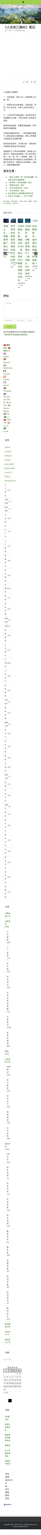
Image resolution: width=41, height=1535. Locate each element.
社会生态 (7, 795)
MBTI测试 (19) (8, 1070)
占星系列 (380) (7, 924)
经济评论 (7, 825)
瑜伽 (7, 784)
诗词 (7, 851)
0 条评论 (15, 203)
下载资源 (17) (7, 914)
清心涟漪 (6, 201)
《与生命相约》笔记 (16, 190)
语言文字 (7, 862)
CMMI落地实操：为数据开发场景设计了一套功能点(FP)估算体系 (28, 249)
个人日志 (7, 490)
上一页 (25, 82)
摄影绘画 (7, 713)
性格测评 (7, 690)
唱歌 (7, 598)
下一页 (33, 82)
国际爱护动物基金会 (7, 1438)
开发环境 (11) (8, 1188)
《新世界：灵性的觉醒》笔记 (20, 182)
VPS (7, 476)
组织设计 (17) (7, 1341)
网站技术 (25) (8, 1313)
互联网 (7, 518)
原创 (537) (7, 1052)
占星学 (7, 588)
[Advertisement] (20, 53)
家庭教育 (7, 635)
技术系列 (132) (7, 1146)
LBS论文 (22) (8, 1158)
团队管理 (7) (8, 1172)
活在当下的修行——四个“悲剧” (20, 196)
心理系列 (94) (7, 1060)
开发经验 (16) (8, 1204)
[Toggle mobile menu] (37, 14)
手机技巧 (7, 702)
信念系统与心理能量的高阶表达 (20, 193)
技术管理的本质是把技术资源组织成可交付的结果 (13, 242)
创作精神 (7, 575)
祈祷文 (7, 806)
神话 (7, 814)
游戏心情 (7, 776)
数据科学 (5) (8, 1236)
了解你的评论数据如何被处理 (15, 334)
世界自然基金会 (7, 1427)
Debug (8, 456)
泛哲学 (7, 767)
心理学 (7, 663)
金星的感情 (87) (8, 1039)
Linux (8, 472)
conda (8, 451)
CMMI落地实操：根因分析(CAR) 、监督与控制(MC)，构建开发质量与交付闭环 (21, 253)
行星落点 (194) (8, 1022)
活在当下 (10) (8, 1101)
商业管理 (7, 609)
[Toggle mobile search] (32, 14)
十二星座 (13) (8, 953)
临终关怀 (7, 509)
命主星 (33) (8, 967)
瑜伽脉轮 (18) (8, 1117)
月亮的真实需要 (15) (8, 1002)
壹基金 (7, 1445)
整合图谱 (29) (7, 1325)
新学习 (7, 733)
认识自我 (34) (8, 1133)
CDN (7, 447)
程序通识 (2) (8, 1297)
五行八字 (7, 531)
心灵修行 (7, 650)
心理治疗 (7, 676)
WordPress (10, 481)
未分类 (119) (7, 1333)
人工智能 (7, 546)
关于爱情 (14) (8, 1085)
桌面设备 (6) (8, 1265)
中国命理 (7, 501)
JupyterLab (10, 468)
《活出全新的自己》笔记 (18, 188)
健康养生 (7, 560)
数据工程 (7, 724)
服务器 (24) (8, 1251)
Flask (7, 460)
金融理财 (7, 891)
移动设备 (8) (8, 1281)
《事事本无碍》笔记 (16, 185)
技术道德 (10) (8, 1220)
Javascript (9, 464)
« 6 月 (5, 1392)
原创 (25, 201)
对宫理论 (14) (8, 982)
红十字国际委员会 (7, 1453)
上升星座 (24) (8, 937)
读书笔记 (8, 203)
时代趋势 (7, 746)
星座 (7, 757)
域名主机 (7, 620)
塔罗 (7, 626)
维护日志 (7, 840)
